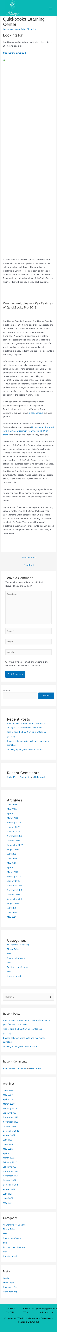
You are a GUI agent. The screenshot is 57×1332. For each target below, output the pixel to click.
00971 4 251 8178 (10, 1310)
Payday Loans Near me (18, 967)
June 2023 (12, 804)
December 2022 (14, 831)
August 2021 (13, 903)
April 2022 (12, 867)
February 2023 (14, 822)
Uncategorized (14, 976)
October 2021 (13, 894)
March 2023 (13, 818)
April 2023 (12, 813)
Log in (6, 1278)
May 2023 (12, 809)
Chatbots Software (16, 958)
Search (6, 690)
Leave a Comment (11, 29)
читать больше (36, 413)
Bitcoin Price (13, 949)
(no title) (11, 736)
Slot (9, 971)
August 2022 (13, 849)
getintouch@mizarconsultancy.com (46, 1310)
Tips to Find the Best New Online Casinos (26, 732)
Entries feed (8, 1282)
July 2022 (11, 854)
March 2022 (12, 872)
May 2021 (11, 917)
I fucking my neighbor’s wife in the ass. (25, 749)
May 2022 (12, 863)
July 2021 (11, 908)
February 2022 (14, 876)
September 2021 (15, 899)
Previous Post (29, 557)
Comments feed (10, 1287)
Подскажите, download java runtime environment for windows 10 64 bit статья (28, 431)
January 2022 (13, 881)
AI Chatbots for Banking (18, 944)
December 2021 (14, 885)
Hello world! (39, 777)
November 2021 (14, 890)
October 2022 (13, 840)
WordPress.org (10, 1292)
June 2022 (12, 858)
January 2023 (13, 827)
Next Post (29, 565)
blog (9, 954)
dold (24, 29)
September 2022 (15, 845)
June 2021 (12, 912)
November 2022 (14, 836)
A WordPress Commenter (19, 777)
